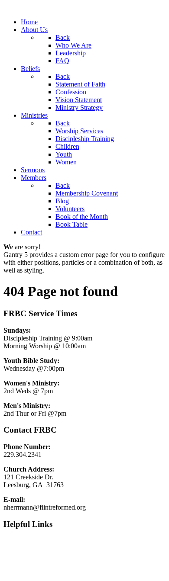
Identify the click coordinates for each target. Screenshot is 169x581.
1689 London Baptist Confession (48, 555)
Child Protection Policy (35, 570)
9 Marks (14, 540)
